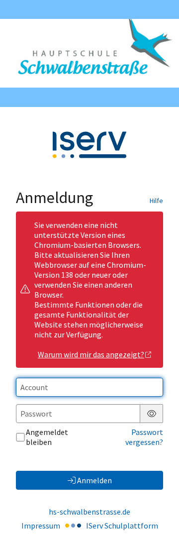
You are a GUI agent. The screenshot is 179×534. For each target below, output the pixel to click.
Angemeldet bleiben (47, 437)
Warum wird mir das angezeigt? (91, 354)
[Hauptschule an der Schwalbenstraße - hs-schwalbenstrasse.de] (89, 53)
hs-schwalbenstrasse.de (89, 512)
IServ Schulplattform (122, 526)
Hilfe (156, 200)
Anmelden (94, 480)
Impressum (40, 526)
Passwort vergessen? (144, 437)
